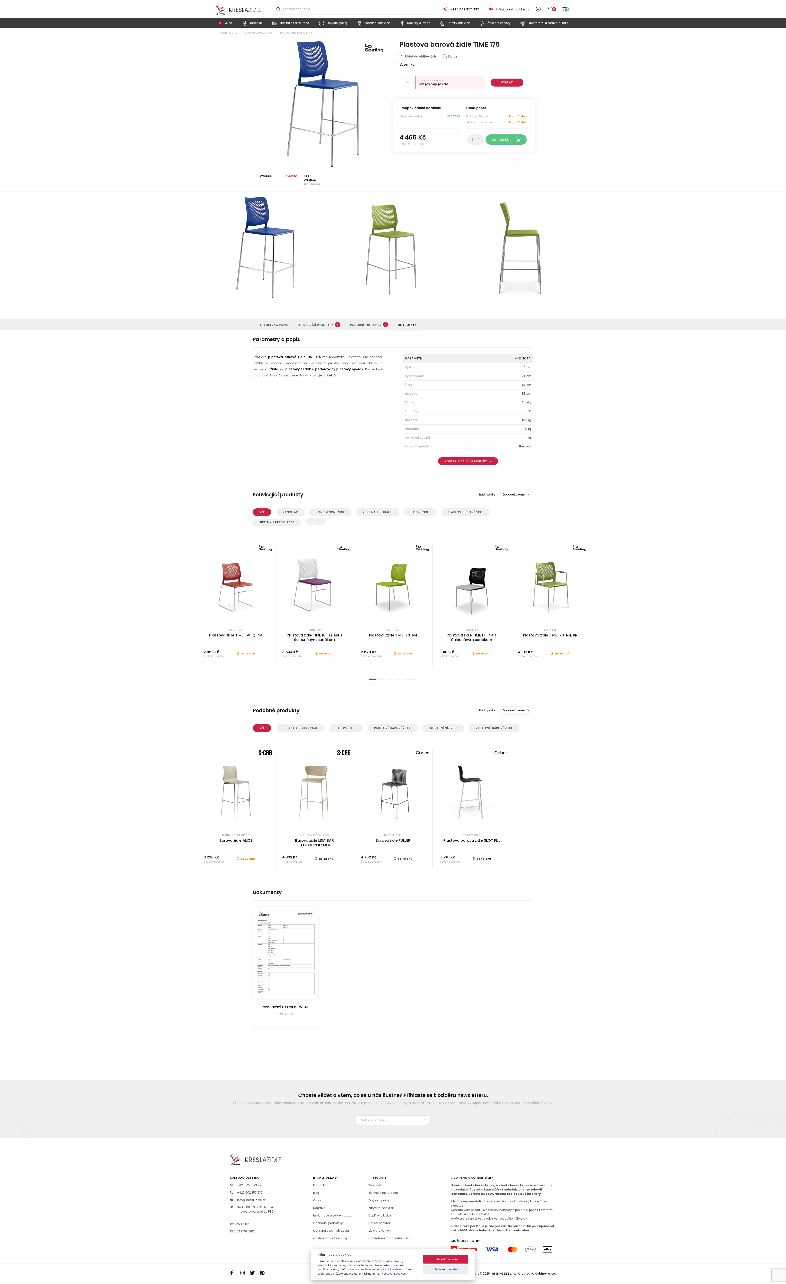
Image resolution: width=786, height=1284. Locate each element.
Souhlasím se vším (446, 1259)
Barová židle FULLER (393, 840)
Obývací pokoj (378, 1200)
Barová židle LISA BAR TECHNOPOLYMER (314, 843)
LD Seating (291, 176)
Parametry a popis (273, 325)
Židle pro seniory (380, 1231)
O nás (317, 1200)
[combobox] (515, 495)
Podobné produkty (368, 325)
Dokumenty (407, 325)
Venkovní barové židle (494, 728)
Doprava (319, 1208)
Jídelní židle (420, 512)
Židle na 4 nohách (378, 512)
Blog (316, 1193)
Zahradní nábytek (443, 728)
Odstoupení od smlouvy (330, 1238)
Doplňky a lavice (380, 1215)
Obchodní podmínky (328, 1223)
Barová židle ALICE (235, 840)
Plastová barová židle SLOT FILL (471, 840)
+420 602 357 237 (464, 9)
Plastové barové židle (392, 728)
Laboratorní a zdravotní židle (388, 1238)
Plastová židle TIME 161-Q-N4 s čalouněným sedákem (314, 637)
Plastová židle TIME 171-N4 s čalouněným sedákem (472, 637)
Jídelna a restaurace (258, 32)
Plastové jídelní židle (465, 512)
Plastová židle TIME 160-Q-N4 (236, 635)
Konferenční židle (330, 512)
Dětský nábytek (379, 1223)
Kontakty (319, 1185)
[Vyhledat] (277, 9)
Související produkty (318, 325)
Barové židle (346, 728)
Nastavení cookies (446, 1269)
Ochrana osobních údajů (331, 1231)
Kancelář (290, 512)
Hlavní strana (228, 32)
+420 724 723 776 (249, 1185)
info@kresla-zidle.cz (512, 9)
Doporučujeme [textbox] (514, 494)
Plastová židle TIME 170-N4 (393, 635)
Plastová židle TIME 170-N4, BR (550, 635)
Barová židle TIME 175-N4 (296, 32)
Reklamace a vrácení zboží (332, 1215)
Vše (262, 512)
